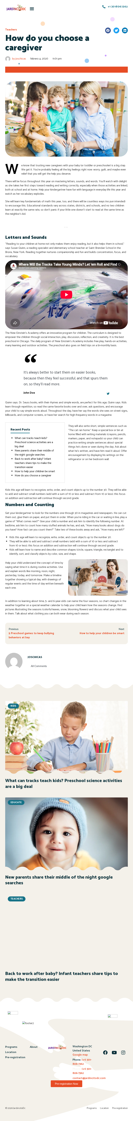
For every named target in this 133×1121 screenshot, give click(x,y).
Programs (11, 1047)
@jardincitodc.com (94, 1078)
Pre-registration (15, 1057)
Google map (80, 1054)
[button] (32, 8)
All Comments (39, 666)
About (34, 1047)
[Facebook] (105, 1052)
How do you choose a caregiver (33, 475)
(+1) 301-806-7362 (82, 1062)
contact (77, 1078)
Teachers (11, 29)
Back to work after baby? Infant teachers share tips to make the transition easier (33, 463)
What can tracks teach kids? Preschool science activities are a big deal (34, 442)
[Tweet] (108, 393)
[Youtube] (114, 1052)
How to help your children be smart (35, 471)
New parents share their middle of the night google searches (34, 452)
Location (10, 1052)
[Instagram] (123, 1052)
